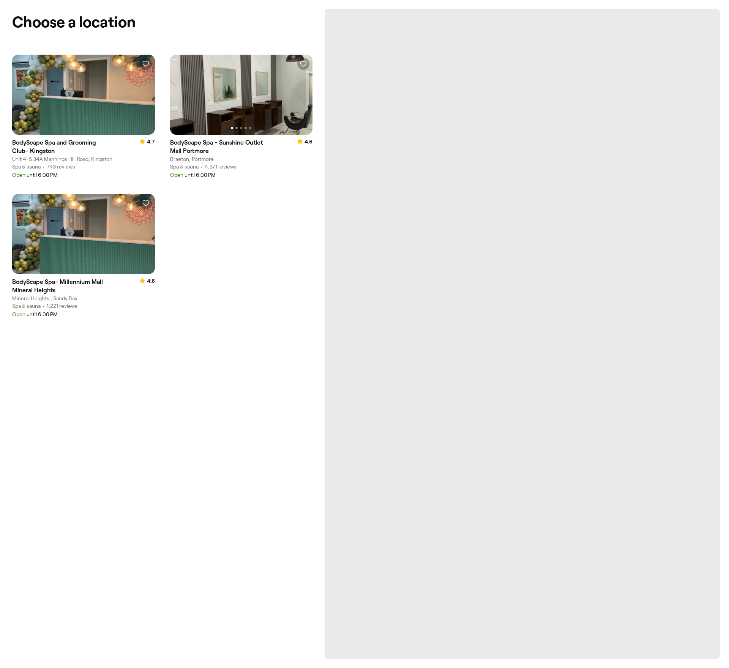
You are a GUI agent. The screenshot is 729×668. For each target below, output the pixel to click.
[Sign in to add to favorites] (146, 64)
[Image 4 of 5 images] (245, 128)
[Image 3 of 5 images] (241, 128)
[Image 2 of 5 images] (236, 128)
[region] (241, 95)
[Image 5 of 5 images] (250, 128)
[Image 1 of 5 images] (232, 128)
